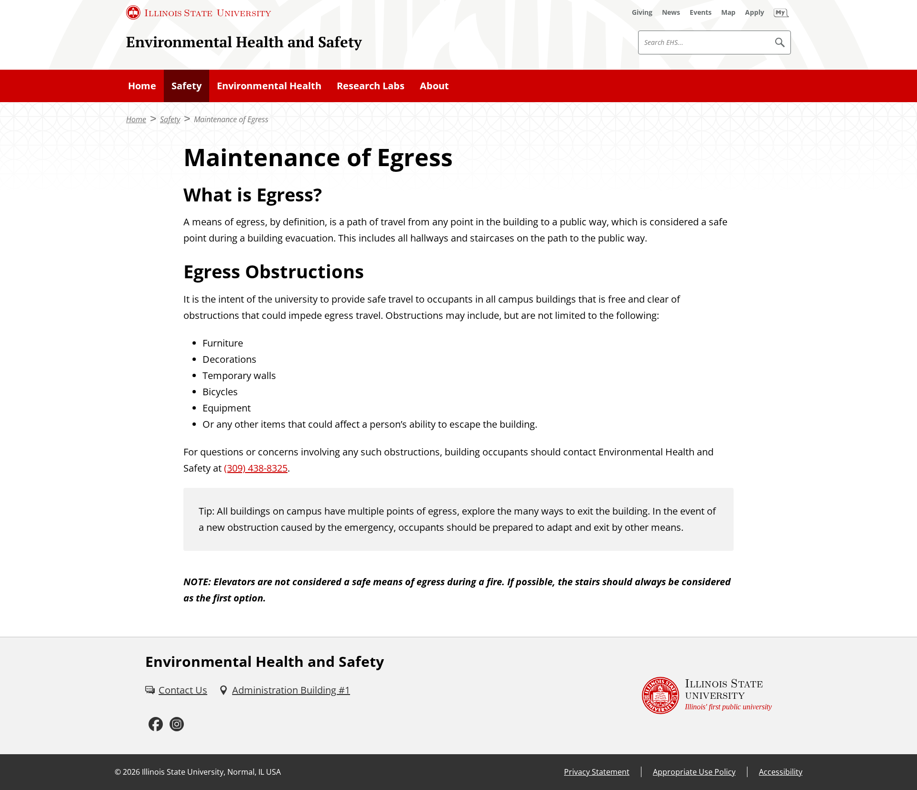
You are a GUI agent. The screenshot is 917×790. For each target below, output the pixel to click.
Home (142, 85)
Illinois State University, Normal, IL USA (211, 772)
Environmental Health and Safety (244, 42)
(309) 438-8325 (256, 468)
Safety (186, 85)
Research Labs (371, 85)
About (434, 85)
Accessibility (780, 772)
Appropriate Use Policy (694, 772)
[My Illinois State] (781, 12)
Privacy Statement (596, 772)
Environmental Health (269, 85)
